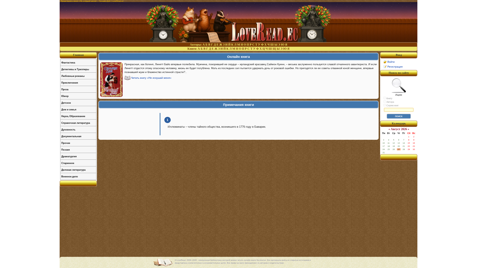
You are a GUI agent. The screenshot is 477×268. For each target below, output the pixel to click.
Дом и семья (68, 109)
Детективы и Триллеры (75, 69)
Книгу (389, 98)
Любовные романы (73, 76)
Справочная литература (75, 123)
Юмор (65, 96)
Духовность (68, 129)
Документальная (71, 136)
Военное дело (69, 176)
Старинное (67, 163)
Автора (390, 102)
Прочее (65, 143)
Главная (78, 54)
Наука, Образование (73, 116)
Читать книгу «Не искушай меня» (151, 77)
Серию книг (392, 105)
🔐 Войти (389, 61)
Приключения (69, 82)
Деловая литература (73, 169)
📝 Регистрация (393, 66)
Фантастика (68, 62)
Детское (66, 102)
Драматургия (69, 156)
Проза (64, 89)
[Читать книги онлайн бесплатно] (238, 41)
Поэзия (65, 149)
